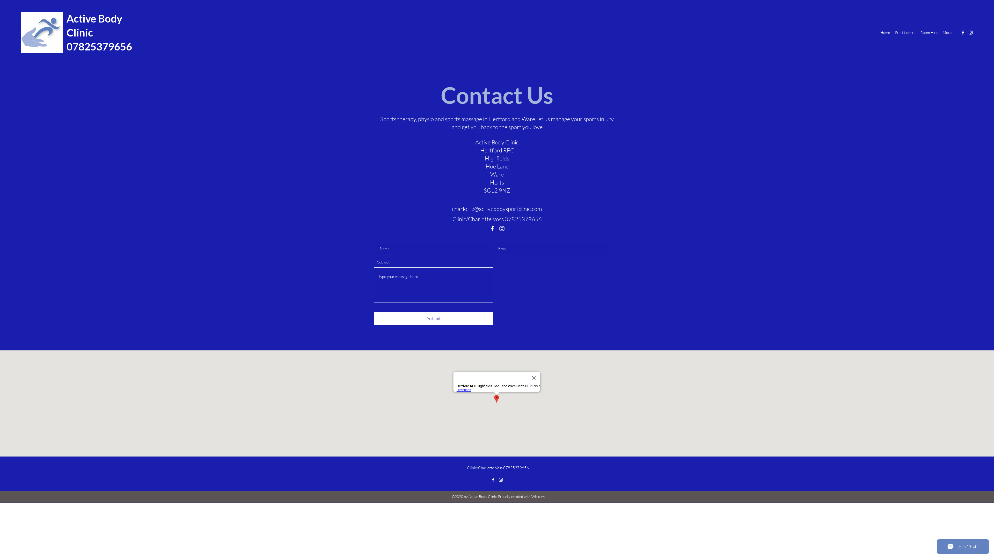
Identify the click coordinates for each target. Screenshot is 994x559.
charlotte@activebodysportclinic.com (497, 208)
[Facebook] (963, 32)
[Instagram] (970, 32)
